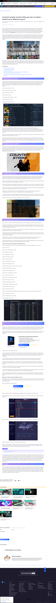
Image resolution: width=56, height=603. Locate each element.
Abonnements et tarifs (12, 595)
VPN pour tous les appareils (23, 591)
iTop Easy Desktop (11, 585)
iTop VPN (13, 332)
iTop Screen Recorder (12, 584)
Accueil (1, 10)
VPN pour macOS (21, 584)
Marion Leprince (4, 24)
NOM (1, 529)
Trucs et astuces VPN (16, 489)
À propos (49, 583)
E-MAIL (13, 529)
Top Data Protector (11, 590)
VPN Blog (29, 585)
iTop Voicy (10, 586)
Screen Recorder (30, 589)
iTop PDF (10, 591)
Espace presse (50, 585)
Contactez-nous (50, 584)
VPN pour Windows (21, 583)
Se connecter (53, 3)
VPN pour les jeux (8, 10)
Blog (23, 6)
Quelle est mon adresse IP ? (32, 584)
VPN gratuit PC (21, 585)
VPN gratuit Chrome (22, 589)
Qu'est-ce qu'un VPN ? (31, 583)
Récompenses (50, 586)
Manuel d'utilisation (40, 585)
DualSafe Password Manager (13, 592)
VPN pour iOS (21, 586)
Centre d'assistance (40, 583)
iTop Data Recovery (12, 589)
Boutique (44, 3)
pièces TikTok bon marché (14, 460)
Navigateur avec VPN (22, 590)
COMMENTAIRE (2, 531)
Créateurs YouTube (50, 589)
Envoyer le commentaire (4, 539)
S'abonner (33, 573)
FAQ (38, 584)
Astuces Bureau (30, 586)
